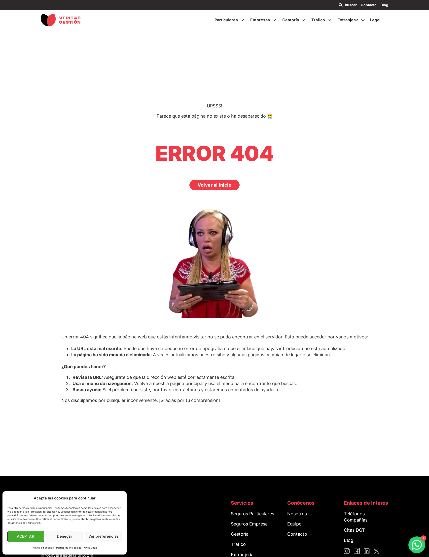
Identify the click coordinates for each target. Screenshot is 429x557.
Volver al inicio (214, 185)
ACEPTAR (25, 536)
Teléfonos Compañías (355, 517)
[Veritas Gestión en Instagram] (347, 551)
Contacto (369, 5)
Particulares (226, 19)
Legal (375, 19)
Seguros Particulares (252, 513)
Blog (384, 5)
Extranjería (347, 19)
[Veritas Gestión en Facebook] (357, 551)
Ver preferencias (103, 536)
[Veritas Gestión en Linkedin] (367, 551)
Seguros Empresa (249, 523)
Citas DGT (354, 530)
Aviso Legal (90, 547)
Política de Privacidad (68, 547)
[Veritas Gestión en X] (377, 551)
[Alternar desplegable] (242, 20)
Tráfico (318, 19)
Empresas (260, 19)
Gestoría (290, 19)
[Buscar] (340, 5)
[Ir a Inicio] (60, 20)
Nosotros (297, 513)
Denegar (64, 536)
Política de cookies (43, 547)
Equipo (294, 523)
